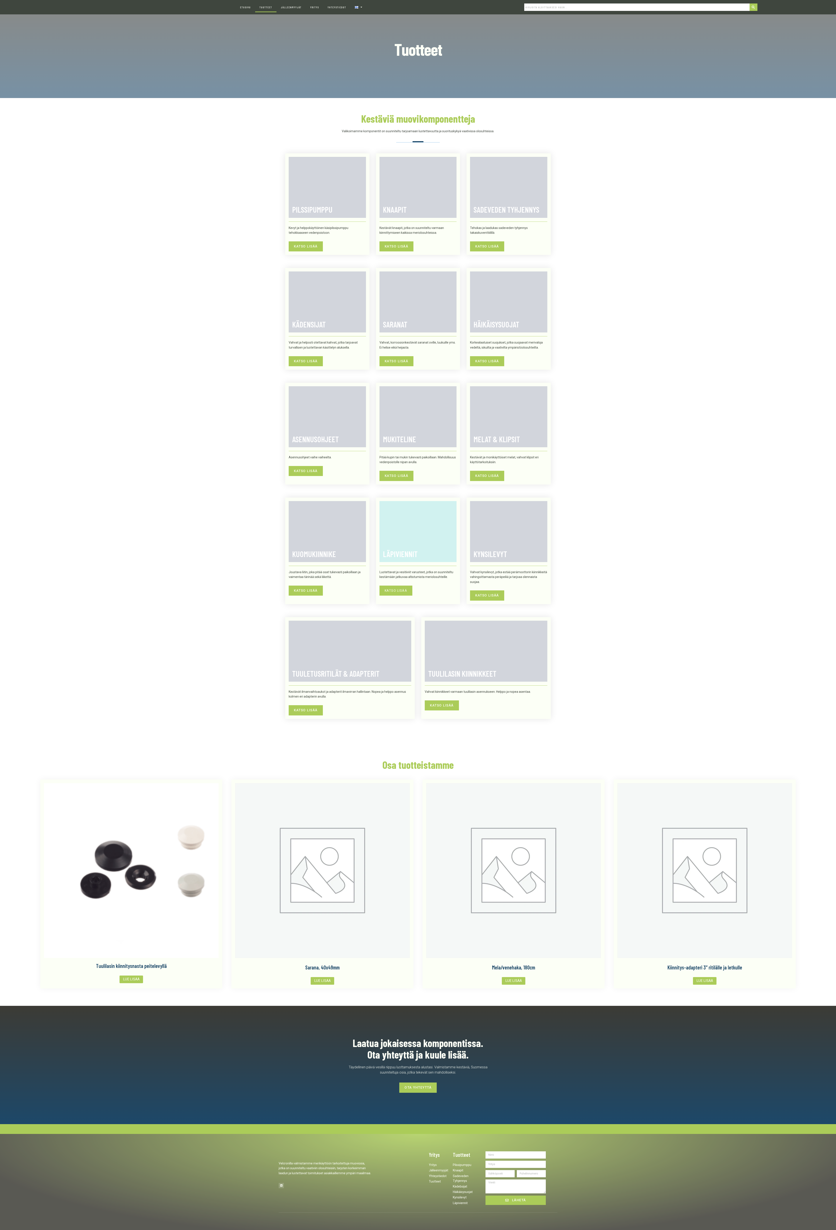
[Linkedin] (281, 1185)
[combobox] (637, 7)
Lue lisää (131, 979)
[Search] (753, 7)
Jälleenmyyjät (291, 7)
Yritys (314, 7)
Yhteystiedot (337, 7)
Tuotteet (266, 7)
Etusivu (245, 7)
